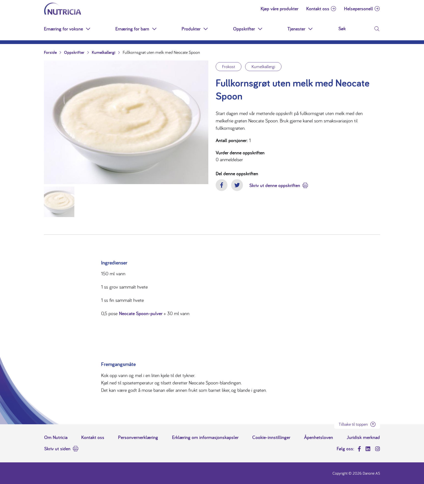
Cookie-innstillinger (271, 437)
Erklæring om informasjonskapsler (205, 437)
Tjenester (296, 29)
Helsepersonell (358, 8)
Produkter (191, 29)
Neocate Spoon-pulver (140, 313)
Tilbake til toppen (353, 424)
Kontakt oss (317, 8)
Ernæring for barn (132, 29)
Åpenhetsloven (318, 437)
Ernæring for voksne (63, 29)
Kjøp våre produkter (279, 8)
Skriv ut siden (57, 448)
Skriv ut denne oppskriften (274, 185)
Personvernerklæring (138, 437)
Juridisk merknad (363, 437)
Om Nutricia (55, 437)
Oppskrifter (244, 29)
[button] (88, 28)
